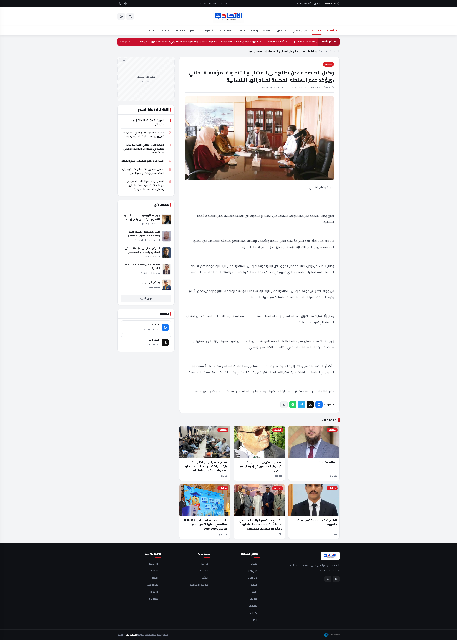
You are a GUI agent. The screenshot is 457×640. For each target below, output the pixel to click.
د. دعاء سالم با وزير (151, 224)
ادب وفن (282, 30)
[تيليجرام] (301, 404)
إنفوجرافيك (153, 585)
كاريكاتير (154, 592)
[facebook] (125, 3)
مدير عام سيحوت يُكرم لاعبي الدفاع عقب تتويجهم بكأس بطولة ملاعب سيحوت (143, 134)
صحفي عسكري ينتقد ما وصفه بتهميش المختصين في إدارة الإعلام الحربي (261, 466)
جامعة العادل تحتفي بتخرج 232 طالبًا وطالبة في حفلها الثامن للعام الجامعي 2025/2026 (206, 524)
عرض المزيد (146, 298)
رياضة (254, 30)
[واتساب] (292, 404)
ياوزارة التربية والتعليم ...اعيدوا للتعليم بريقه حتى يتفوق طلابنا (141, 217)
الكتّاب (205, 578)
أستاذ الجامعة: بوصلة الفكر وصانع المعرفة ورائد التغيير (144, 233)
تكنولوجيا (208, 30)
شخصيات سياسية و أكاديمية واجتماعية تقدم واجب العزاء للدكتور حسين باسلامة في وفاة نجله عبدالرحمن (206, 468)
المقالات (201, 4)
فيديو (165, 30)
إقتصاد (267, 30)
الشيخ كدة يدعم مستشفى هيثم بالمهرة (316, 522)
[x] (119, 3)
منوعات (241, 30)
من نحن (223, 4)
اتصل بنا (212, 4)
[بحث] (130, 16)
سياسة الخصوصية (199, 585)
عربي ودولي (300, 30)
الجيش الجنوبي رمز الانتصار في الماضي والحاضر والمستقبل (142, 250)
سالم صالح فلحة (152, 256)
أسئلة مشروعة (304, 42)
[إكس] (310, 404)
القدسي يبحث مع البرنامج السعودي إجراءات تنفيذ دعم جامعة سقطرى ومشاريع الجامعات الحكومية (260, 524)
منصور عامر (154, 287)
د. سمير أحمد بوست (150, 273)
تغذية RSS (153, 599)
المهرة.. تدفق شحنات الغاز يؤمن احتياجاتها (147, 122)
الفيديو (155, 578)
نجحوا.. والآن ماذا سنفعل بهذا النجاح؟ (142, 266)
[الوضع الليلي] (121, 16)
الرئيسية (331, 30)
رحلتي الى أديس (151, 282)
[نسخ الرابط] (284, 404)
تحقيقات (225, 30)
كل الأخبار (154, 564)
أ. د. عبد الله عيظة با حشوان (147, 240)
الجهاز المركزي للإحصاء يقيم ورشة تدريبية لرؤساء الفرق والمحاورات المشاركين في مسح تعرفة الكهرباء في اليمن (226, 42)
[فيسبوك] (319, 404)
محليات (316, 30)
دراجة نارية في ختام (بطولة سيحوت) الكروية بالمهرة (129, 42)
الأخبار (193, 30)
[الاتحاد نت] (228, 16)
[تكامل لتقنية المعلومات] (332, 635)
